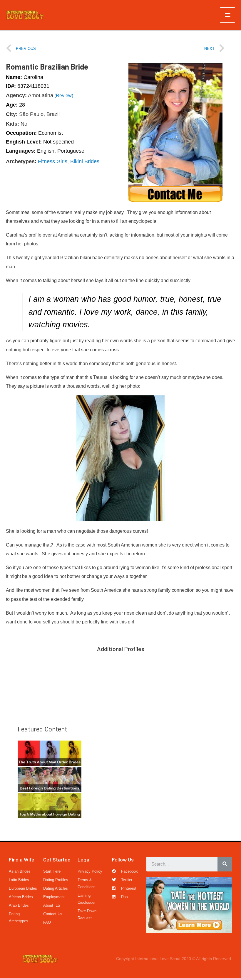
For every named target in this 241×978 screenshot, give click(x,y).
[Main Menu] (227, 15)
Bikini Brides (84, 161)
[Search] (224, 864)
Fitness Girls (52, 161)
